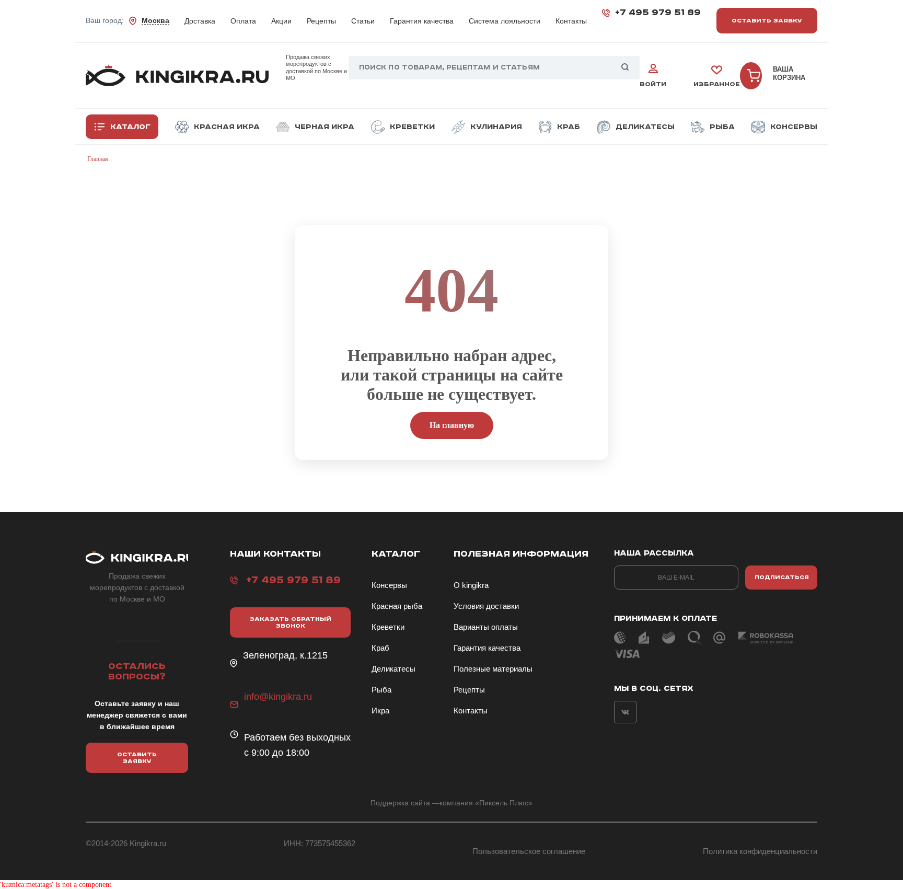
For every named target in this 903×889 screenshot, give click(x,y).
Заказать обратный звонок (290, 622)
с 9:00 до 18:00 (276, 752)
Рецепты (321, 21)
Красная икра (227, 127)
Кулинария (496, 127)
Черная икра (324, 127)
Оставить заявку (767, 20)
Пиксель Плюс (503, 803)
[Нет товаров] (751, 75)
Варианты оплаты (486, 626)
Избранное (716, 84)
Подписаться (782, 577)
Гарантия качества (422, 21)
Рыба (722, 127)
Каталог (130, 127)
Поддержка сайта (400, 803)
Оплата (243, 21)
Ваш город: (127, 21)
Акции (281, 21)
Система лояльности (504, 21)
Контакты (571, 21)
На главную (452, 425)
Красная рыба (397, 606)
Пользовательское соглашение (528, 851)
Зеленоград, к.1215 (285, 655)
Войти (653, 84)
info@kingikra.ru (278, 696)
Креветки (412, 127)
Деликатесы (645, 127)
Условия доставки (486, 606)
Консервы (793, 127)
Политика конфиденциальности (760, 851)
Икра (380, 710)
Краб (568, 127)
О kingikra (471, 585)
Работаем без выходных (297, 737)
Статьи (363, 21)
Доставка (199, 21)
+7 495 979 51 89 (658, 13)
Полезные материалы (493, 668)
